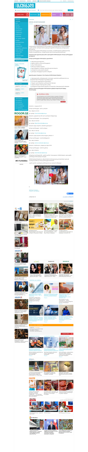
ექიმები (24, 10)
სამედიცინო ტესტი (19, 55)
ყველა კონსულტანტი (22, 110)
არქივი (17, 80)
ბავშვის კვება (24, 86)
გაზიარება (71, 193)
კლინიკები (18, 10)
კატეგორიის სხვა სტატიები (35, 280)
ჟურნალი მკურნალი (32, 10)
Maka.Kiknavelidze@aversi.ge (41, 123)
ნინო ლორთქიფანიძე (20, 105)
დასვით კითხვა (66, 333)
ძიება (71, 10)
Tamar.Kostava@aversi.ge (40, 133)
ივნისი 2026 (25, 80)
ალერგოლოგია (19, 32)
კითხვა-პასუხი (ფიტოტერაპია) (36, 325)
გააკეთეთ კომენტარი (68, 197)
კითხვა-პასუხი (18, 83)
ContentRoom (68, 201)
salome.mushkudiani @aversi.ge (42, 143)
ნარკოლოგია (18, 36)
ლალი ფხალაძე (19, 102)
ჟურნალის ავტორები (19, 60)
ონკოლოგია (18, 44)
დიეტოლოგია (18, 34)
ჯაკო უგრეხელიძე (19, 107)
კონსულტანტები (18, 98)
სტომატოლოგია (19, 28)
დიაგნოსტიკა (18, 57)
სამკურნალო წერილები (34, 336)
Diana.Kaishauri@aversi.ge (41, 113)
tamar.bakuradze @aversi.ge (41, 152)
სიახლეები (18, 21)
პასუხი (62, 101)
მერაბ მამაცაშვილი (19, 104)
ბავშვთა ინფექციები (19, 89)
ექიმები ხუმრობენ (19, 50)
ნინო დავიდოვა (19, 100)
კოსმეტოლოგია (19, 46)
